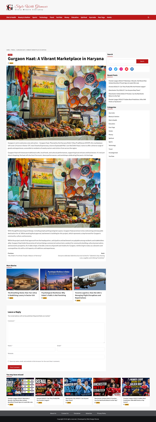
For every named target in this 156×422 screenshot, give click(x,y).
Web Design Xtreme (93, 419)
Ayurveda (92, 17)
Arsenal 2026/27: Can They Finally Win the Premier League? (127, 86)
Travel (52, 17)
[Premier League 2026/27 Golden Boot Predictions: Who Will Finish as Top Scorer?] (136, 387)
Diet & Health (11, 17)
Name (10, 345)
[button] (148, 17)
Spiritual (84, 17)
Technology (43, 17)
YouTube (59, 17)
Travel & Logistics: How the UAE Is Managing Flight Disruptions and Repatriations (88, 295)
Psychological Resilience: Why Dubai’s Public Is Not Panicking (53, 294)
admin (11, 63)
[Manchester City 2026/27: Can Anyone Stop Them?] (78, 387)
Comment (11, 321)
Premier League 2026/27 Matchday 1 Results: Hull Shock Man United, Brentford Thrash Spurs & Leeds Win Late (128, 82)
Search (110, 54)
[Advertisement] (78, 33)
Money (66, 17)
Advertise (89, 413)
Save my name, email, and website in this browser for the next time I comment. (35, 361)
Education (75, 17)
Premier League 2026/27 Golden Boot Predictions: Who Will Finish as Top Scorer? (127, 100)
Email (59, 345)
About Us (53, 413)
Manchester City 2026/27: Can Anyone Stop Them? (124, 90)
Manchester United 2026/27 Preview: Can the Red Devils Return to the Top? (126, 95)
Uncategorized (113, 152)
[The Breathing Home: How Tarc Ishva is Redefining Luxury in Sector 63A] (22, 279)
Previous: (25, 254)
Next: (81, 255)
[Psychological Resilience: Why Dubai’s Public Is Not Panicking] (56, 279)
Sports (34, 17)
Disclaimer (77, 413)
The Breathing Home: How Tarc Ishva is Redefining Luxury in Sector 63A (22, 294)
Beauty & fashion (24, 17)
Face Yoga (101, 17)
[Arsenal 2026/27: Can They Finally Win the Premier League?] (49, 387)
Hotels (109, 17)
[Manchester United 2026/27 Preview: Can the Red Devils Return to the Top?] (107, 387)
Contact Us (65, 413)
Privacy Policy (101, 413)
